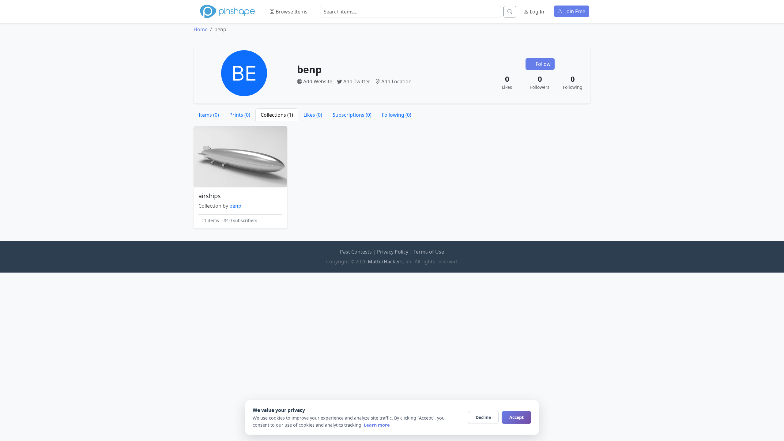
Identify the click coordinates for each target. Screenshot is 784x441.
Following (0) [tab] (396, 114)
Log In (536, 11)
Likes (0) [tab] (312, 114)
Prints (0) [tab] (239, 114)
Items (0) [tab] (209, 114)
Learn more (377, 425)
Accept (516, 417)
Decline (483, 417)
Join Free (574, 11)
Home (201, 29)
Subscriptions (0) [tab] (352, 114)
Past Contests (356, 251)
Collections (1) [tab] (277, 114)
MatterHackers (385, 261)
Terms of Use (428, 251)
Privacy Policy (392, 251)
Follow (542, 64)
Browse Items (290, 11)
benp (235, 205)
